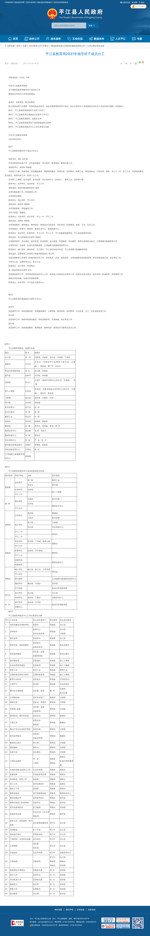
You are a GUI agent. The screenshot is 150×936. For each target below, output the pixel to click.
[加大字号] (121, 63)
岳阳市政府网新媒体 (60, 2)
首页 (15, 38)
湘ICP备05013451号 (81, 919)
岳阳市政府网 (31, 2)
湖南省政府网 (19, 2)
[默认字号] (126, 63)
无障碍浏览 (126, 2)
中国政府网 (9, 2)
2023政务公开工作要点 (39, 46)
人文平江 (120, 38)
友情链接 (80, 909)
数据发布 (99, 38)
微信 (143, 2)
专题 (139, 38)
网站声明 (69, 909)
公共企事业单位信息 (95, 46)
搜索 (91, 25)
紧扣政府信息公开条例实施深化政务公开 (68, 46)
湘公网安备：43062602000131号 (44, 925)
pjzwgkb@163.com (45, 922)
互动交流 (77, 38)
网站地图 (58, 909)
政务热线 (92, 909)
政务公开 (34, 38)
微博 (136, 2)
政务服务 (56, 38)
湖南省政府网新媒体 (44, 2)
